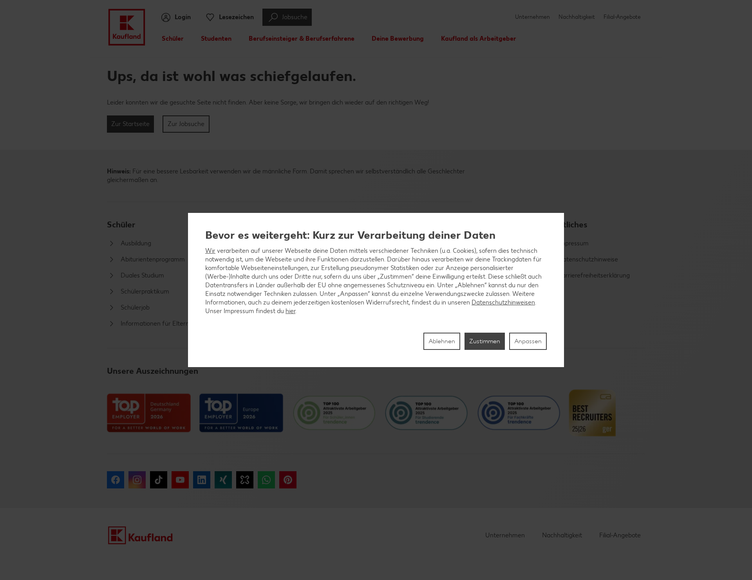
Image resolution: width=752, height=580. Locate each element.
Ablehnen (441, 341)
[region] (376, 290)
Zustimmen (484, 341)
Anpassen (528, 341)
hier (290, 311)
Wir (210, 250)
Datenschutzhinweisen (503, 302)
